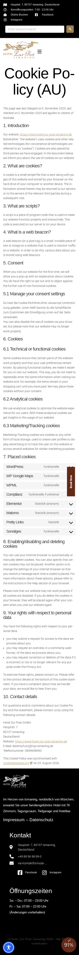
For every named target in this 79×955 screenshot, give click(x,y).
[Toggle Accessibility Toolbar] (8, 947)
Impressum (14, 819)
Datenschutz (41, 819)
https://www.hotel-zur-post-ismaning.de (46, 134)
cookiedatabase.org (16, 763)
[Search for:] (34, 29)
